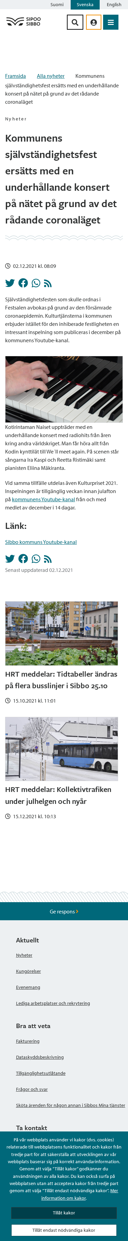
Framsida (15, 75)
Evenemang (28, 987)
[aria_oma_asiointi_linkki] (93, 22)
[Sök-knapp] (75, 22)
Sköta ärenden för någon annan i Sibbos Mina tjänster (70, 1105)
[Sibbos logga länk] (23, 25)
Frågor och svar (32, 1089)
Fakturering (28, 1041)
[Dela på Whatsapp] (36, 285)
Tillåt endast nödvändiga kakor (63, 1230)
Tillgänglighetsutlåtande (41, 1073)
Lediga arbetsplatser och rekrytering (53, 1003)
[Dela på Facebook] (23, 285)
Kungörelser (28, 971)
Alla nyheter (51, 75)
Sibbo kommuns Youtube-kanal (41, 541)
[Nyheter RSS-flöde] (48, 285)
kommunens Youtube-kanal (43, 499)
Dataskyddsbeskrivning (40, 1057)
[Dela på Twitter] (10, 285)
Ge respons (63, 911)
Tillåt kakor (64, 1213)
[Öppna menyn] (110, 22)
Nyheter (24, 955)
